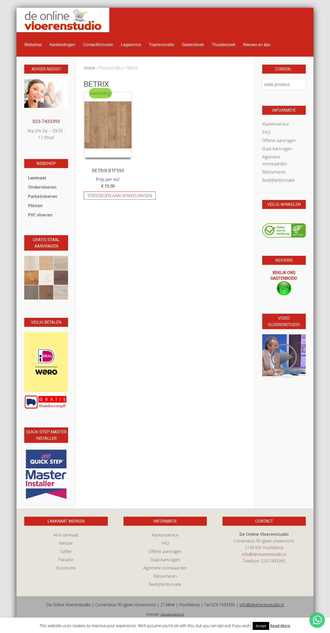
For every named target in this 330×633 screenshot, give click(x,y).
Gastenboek (193, 44)
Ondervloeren (42, 187)
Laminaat (37, 178)
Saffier (66, 551)
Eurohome (66, 568)
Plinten (35, 205)
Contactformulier (98, 44)
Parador (65, 559)
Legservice (131, 44)
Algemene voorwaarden (274, 160)
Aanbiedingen (62, 44)
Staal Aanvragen (277, 149)
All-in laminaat (65, 535)
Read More (280, 625)
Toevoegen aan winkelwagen (119, 195)
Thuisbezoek (223, 44)
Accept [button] (261, 625)
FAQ (266, 132)
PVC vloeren (40, 215)
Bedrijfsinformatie (278, 180)
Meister (66, 543)
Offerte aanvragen (279, 140)
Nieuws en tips (256, 44)
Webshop (33, 44)
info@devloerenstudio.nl (264, 554)
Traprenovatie (161, 44)
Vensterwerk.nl (172, 614)
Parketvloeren (42, 196)
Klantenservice (275, 124)
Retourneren (274, 172)
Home (89, 68)
